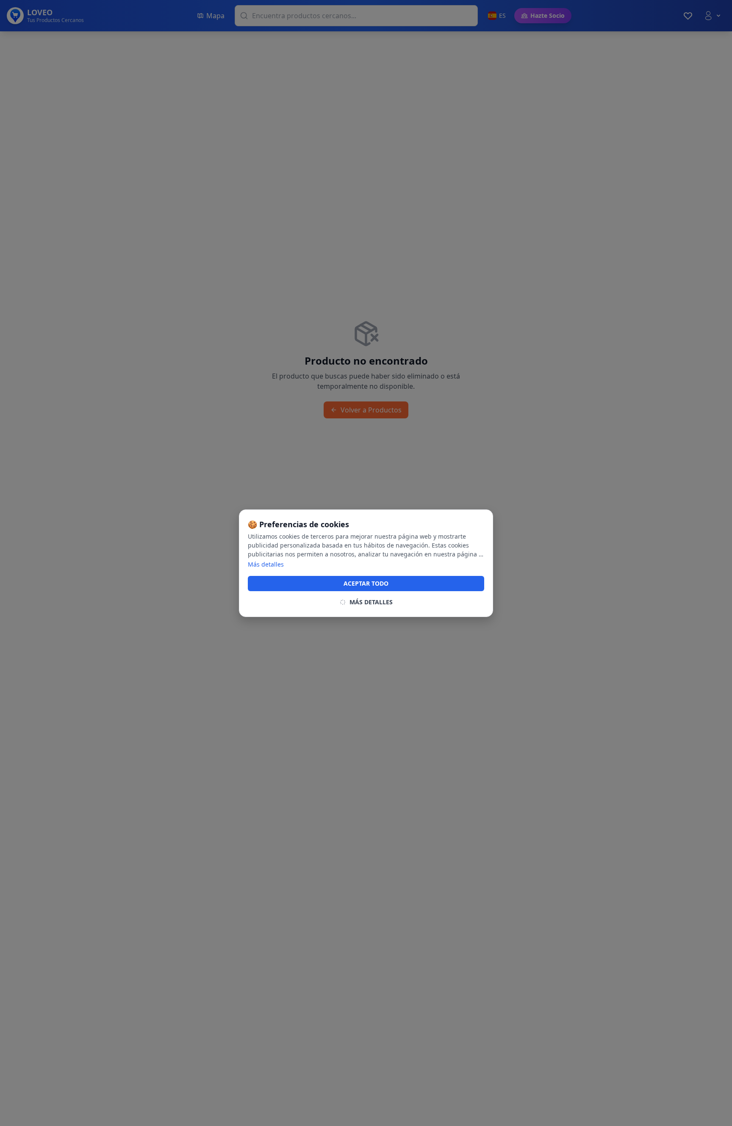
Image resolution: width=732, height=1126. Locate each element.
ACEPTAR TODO (366, 583)
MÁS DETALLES (371, 602)
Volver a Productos (371, 410)
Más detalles (266, 564)
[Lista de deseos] (687, 15)
